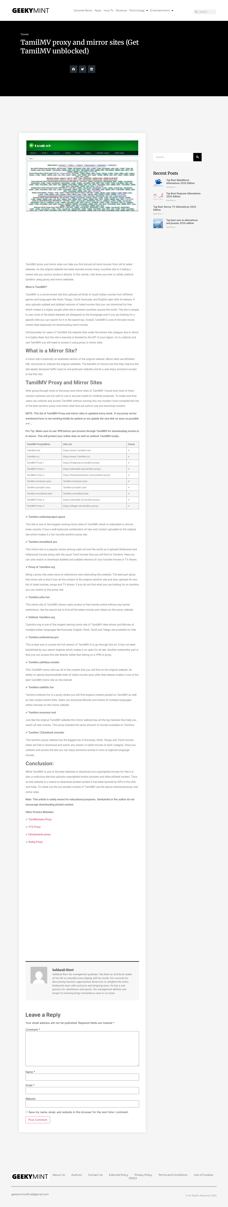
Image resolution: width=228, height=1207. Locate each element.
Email (30, 1085)
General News (83, 10)
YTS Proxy (34, 827)
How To (108, 10)
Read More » (171, 187)
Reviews (121, 10)
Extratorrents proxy (39, 834)
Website (31, 1098)
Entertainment (160, 10)
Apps (97, 10)
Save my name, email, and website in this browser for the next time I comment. (79, 1112)
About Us (59, 1174)
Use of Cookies (203, 1174)
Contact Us (95, 1174)
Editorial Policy (118, 1174)
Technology (137, 10)
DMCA (133, 1178)
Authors (76, 1174)
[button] (73, 69)
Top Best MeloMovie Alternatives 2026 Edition (180, 182)
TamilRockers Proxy (40, 819)
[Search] (197, 157)
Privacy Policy (143, 1174)
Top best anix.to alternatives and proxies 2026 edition (182, 222)
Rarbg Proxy (35, 842)
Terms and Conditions (172, 1174)
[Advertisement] (114, 121)
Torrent (25, 34)
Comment (33, 1029)
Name (30, 1072)
